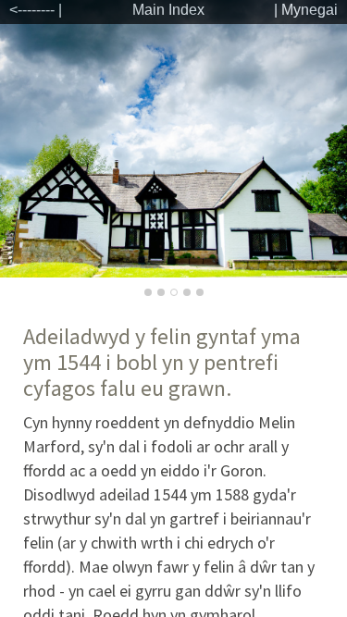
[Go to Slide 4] (187, 292)
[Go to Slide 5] (200, 292)
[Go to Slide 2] (161, 292)
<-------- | (35, 10)
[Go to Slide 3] (174, 292)
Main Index (168, 10)
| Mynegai (306, 10)
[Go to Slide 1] (148, 292)
